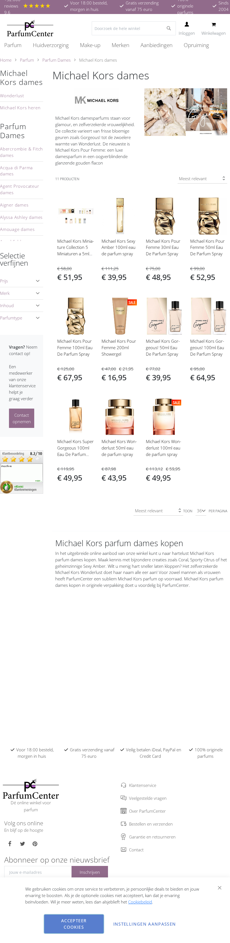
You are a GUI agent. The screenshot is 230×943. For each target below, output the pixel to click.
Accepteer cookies (73, 924)
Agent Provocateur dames (19, 189)
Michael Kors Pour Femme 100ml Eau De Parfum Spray (75, 347)
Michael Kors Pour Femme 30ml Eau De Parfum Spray (163, 247)
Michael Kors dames (21, 77)
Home (6, 60)
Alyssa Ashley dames (21, 217)
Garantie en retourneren (152, 837)
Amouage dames (17, 229)
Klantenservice (142, 785)
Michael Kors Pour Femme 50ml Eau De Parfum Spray (207, 247)
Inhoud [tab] (7, 305)
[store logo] (30, 28)
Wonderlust (12, 95)
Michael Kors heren (20, 107)
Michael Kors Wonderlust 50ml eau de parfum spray (119, 448)
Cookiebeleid (140, 902)
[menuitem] (15, 45)
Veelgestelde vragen (148, 798)
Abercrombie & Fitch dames (21, 152)
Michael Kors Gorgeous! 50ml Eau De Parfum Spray (163, 347)
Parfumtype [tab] (11, 318)
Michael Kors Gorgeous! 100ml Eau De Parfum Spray (207, 347)
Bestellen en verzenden (151, 824)
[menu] (115, 45)
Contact (136, 849)
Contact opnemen (22, 418)
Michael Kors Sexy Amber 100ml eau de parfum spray (118, 247)
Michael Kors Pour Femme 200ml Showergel (119, 347)
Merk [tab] (5, 293)
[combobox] (134, 28)
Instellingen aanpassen (144, 924)
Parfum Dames (56, 60)
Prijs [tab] (4, 281)
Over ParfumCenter (147, 811)
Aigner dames (14, 205)
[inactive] (21, 471)
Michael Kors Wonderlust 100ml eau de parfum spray (163, 448)
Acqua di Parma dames (16, 171)
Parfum (27, 60)
